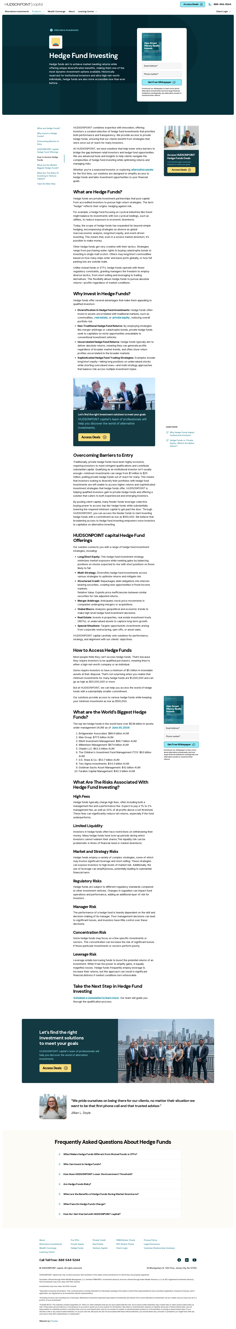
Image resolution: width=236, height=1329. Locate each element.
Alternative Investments (50, 1244)
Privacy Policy (150, 1240)
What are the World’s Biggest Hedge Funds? (48, 166)
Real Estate (98, 1244)
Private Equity (77, 1244)
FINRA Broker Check (125, 1240)
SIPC (100, 1279)
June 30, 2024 (120, 727)
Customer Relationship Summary (159, 1248)
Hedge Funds (77, 1248)
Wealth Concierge (47, 1248)
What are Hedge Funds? (48, 128)
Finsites (54, 1321)
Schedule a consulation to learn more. (96, 997)
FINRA (95, 1279)
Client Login (122, 1248)
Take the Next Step (46, 184)
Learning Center (47, 1252)
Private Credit (99, 1240)
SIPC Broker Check (125, 1244)
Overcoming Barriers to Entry (48, 142)
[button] (38, 11)
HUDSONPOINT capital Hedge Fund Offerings (48, 150)
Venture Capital (100, 1248)
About (42, 1240)
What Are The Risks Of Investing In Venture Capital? (48, 176)
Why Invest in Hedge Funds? (47, 134)
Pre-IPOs (75, 1240)
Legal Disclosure (152, 1244)
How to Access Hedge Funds (47, 158)
